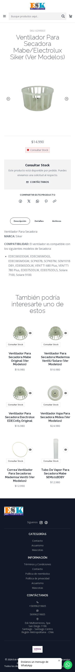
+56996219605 (37, 606)
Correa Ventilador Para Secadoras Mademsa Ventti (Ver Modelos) (20, 475)
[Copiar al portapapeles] (55, 201)
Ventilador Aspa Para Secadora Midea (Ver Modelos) (55, 417)
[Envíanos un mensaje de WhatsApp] (67, 664)
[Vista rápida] (30, 333)
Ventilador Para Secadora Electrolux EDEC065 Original (20, 417)
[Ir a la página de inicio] (37, 6)
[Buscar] (63, 16)
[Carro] (70, 16)
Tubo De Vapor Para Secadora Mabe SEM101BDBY (55, 473)
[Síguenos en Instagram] (41, 522)
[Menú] (4, 16)
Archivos (56, 221)
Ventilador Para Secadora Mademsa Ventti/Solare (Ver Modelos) (55, 359)
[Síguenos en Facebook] (46, 522)
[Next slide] (67, 99)
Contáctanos (39, 182)
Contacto (37, 540)
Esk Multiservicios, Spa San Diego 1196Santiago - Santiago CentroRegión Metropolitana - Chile (37, 627)
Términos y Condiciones (37, 564)
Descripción (20, 221)
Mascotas (37, 550)
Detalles (39, 221)
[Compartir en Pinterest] (46, 201)
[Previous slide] (7, 99)
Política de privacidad (37, 578)
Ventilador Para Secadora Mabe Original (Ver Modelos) (20, 359)
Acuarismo (38, 545)
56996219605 (37, 614)
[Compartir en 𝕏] (29, 201)
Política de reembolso (37, 573)
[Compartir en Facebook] (20, 201)
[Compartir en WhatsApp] (37, 201)
